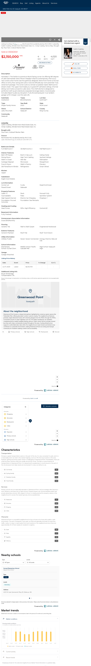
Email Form (77, 68)
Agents (38, 3)
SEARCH (15, 3)
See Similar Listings (45, 62)
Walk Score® (34, 398)
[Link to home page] (6, 3)
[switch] (50, 40)
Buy (21, 3)
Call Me (76, 63)
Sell (26, 3)
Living (31, 3)
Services (54, 3)
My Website (77, 72)
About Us (45, 3)
